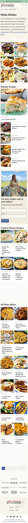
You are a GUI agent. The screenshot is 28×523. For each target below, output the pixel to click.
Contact (11, 510)
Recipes (6, 9)
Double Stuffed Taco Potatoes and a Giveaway (18, 151)
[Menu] (25, 5)
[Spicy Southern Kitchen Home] (7, 5)
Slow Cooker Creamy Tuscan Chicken (21, 248)
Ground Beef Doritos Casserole (20, 441)
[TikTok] (20, 516)
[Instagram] (7, 516)
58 (20, 468)
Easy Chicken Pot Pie (8, 119)
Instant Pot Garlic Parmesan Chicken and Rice (6, 250)
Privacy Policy (4, 521)
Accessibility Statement (12, 521)
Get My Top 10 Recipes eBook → (14, 1)
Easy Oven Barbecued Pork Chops (21, 325)
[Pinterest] (17, 516)
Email (3, 214)
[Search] (22, 5)
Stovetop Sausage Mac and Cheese (6, 325)
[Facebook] (14, 516)
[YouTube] (10, 516)
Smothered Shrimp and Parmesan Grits (21, 374)
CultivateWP (24, 521)
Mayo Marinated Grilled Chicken (7, 441)
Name (3, 208)
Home (2, 9)
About (17, 507)
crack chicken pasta (19, 32)
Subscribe (5, 220)
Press (17, 510)
